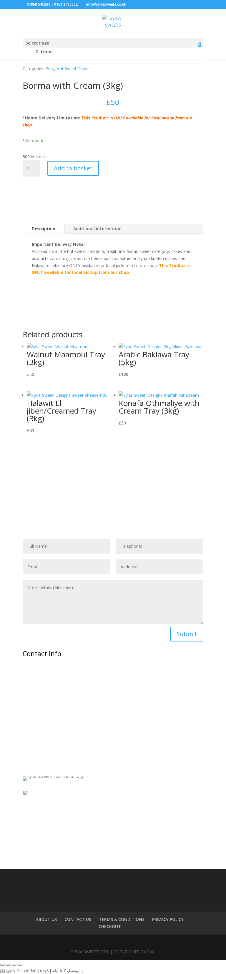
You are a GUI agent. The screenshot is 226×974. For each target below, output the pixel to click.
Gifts (49, 68)
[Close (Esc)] (20, 965)
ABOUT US (46, 919)
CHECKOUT (110, 926)
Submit (187, 634)
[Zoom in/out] (2, 965)
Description (43, 228)
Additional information (97, 228)
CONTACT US (77, 919)
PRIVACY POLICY (168, 919)
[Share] (14, 965)
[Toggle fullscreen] (8, 965)
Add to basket (73, 168)
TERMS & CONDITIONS (121, 919)
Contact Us (46, 499)
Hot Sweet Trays (72, 68)
